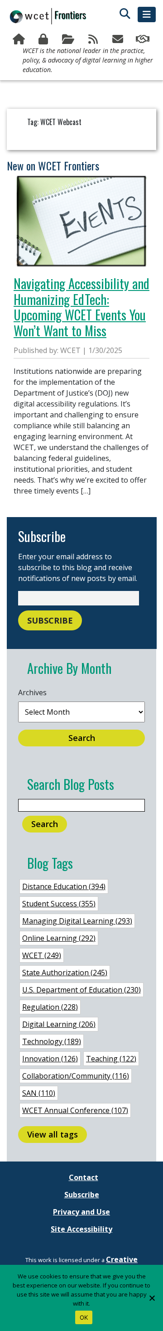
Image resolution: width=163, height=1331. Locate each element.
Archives (32, 692)
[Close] (151, 1297)
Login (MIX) (44, 39)
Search (81, 737)
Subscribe (118, 39)
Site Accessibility (81, 1229)
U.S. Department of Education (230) (81, 990)
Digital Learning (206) (59, 1024)
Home (19, 39)
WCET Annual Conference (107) (75, 1110)
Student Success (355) (59, 904)
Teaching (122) (111, 1059)
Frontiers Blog (94, 39)
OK (84, 1317)
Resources (69, 39)
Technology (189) (51, 1041)
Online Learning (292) (59, 938)
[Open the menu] (147, 14)
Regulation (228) (50, 1007)
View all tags (52, 1134)
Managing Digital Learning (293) (77, 921)
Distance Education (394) (63, 886)
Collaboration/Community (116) (75, 1076)
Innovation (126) (50, 1059)
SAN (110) (38, 1093)
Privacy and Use (81, 1212)
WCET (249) (41, 955)
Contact (83, 1177)
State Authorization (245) (64, 973)
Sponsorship (143, 39)
